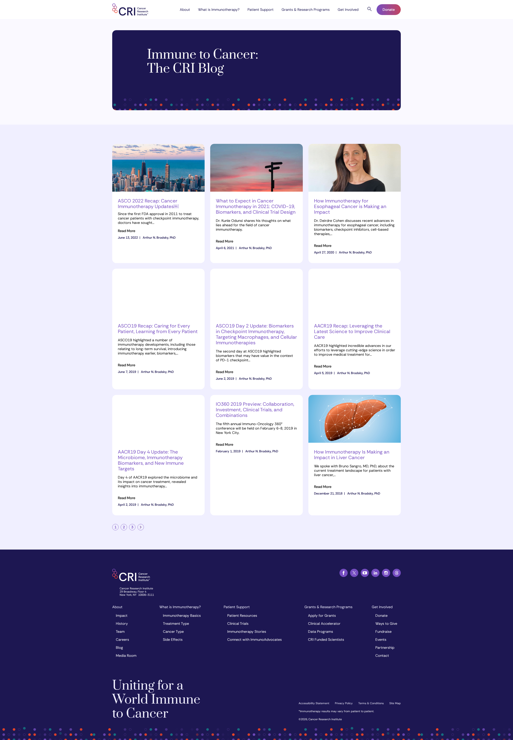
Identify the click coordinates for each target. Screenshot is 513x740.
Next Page (140, 527)
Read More (126, 231)
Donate (389, 9)
